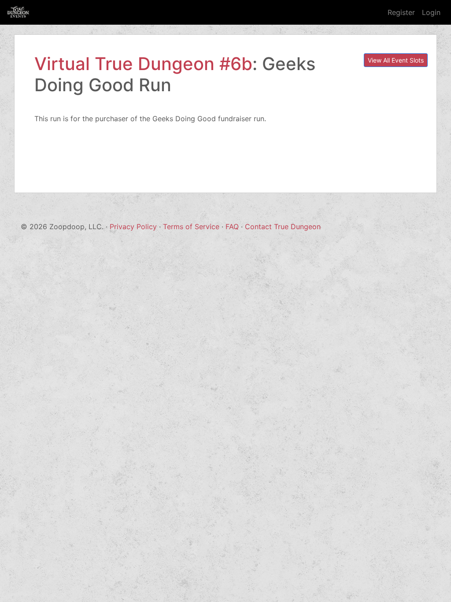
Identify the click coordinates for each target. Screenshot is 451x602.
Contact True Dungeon (283, 226)
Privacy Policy (133, 226)
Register (401, 12)
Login (431, 12)
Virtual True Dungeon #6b (143, 63)
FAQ (232, 226)
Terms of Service (191, 226)
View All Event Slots (396, 60)
